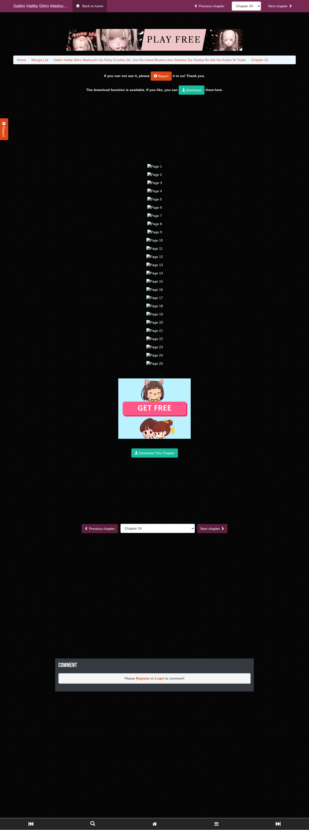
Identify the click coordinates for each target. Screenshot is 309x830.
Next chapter (278, 6)
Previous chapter (211, 6)
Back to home (91, 6)
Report (163, 76)
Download (193, 90)
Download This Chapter (156, 453)
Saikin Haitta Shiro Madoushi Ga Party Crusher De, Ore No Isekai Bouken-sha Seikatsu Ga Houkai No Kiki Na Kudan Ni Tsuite (42, 6)
